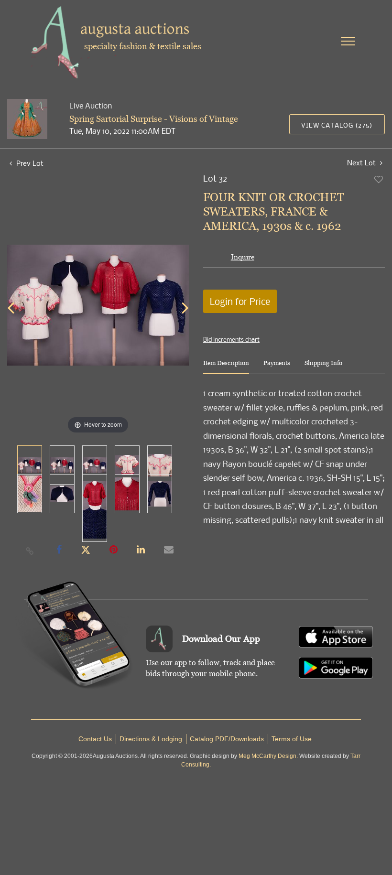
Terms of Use (292, 739)
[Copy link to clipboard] (30, 550)
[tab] (226, 366)
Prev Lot (29, 163)
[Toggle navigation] (348, 41)
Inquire (242, 257)
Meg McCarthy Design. (268, 756)
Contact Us (95, 739)
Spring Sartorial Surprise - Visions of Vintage (153, 119)
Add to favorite (379, 179)
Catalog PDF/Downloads (227, 739)
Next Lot (362, 163)
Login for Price (240, 301)
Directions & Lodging (151, 739)
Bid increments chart (231, 339)
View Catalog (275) (336, 125)
